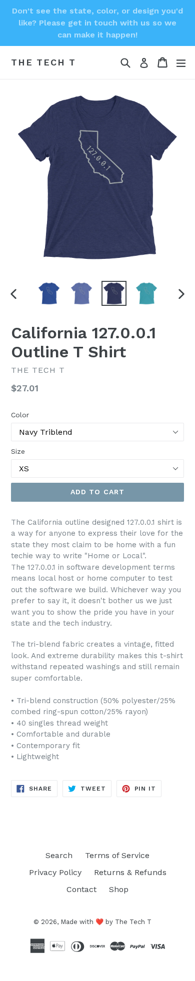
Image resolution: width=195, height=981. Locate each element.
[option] (48, 293)
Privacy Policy (55, 872)
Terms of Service (117, 855)
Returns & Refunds (130, 872)
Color (20, 415)
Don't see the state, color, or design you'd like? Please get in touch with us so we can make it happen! (97, 22)
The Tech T (43, 62)
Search (59, 855)
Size (18, 451)
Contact (81, 889)
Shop (118, 889)
